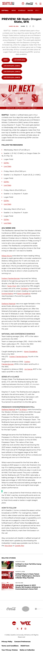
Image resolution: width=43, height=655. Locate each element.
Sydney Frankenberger (11, 278)
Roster (30, 10)
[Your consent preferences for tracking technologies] (2, 491)
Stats (37, 10)
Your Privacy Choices (10, 650)
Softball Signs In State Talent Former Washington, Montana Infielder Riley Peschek (27, 576)
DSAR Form (25, 646)
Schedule (21, 10)
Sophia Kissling (7, 294)
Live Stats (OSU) (20, 60)
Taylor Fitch (11, 286)
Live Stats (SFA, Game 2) (12, 71)
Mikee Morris (7, 256)
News (14, 10)
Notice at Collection (27, 650)
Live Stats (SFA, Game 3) (12, 77)
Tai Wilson (24, 288)
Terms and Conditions (10, 646)
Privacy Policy (7, 642)
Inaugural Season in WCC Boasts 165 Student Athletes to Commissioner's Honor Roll (27, 587)
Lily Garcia (28, 369)
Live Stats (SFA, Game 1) (12, 66)
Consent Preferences (22, 642)
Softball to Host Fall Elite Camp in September (28, 565)
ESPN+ (6, 60)
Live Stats (7, 166)
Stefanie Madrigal (8, 304)
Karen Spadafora (23, 294)
